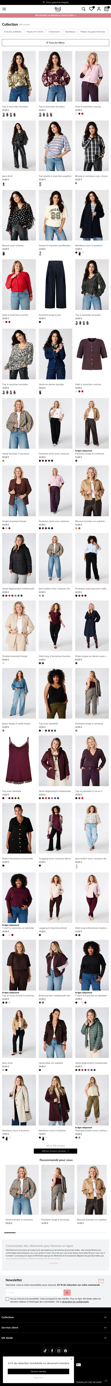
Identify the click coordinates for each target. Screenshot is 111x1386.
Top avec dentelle (48, 723)
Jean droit (7, 176)
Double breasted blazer (15, 656)
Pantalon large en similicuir (89, 453)
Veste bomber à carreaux (15, 453)
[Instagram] (59, 1350)
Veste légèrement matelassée (18, 588)
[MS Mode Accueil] (57, 9)
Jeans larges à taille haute (16, 723)
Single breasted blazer (14, 521)
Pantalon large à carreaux (89, 723)
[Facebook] (52, 1350)
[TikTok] (45, 1350)
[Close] (71, 1359)
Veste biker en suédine (51, 1062)
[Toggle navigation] (4, 9)
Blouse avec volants (13, 245)
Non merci (38, 1377)
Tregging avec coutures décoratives (58, 858)
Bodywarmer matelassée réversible (58, 995)
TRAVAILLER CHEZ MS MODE (89, 1382)
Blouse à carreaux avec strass (91, 176)
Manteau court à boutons (88, 245)
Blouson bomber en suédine (90, 521)
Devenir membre (38, 1371)
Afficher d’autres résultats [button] (54, 1151)
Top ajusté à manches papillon (55, 176)
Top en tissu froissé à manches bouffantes (24, 995)
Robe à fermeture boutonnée (17, 858)
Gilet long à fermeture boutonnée (56, 656)
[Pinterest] (65, 1350)
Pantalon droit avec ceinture (54, 453)
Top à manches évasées (15, 106)
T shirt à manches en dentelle (18, 927)
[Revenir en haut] (106, 1381)
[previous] (5, 77)
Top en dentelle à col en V (89, 791)
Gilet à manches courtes (88, 106)
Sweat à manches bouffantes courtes (59, 245)
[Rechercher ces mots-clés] (83, 9)
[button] (91, 9)
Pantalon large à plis (50, 314)
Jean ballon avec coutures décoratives (59, 588)
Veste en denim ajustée (51, 384)
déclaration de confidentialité (75, 1301)
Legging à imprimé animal (53, 927)
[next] (33, 77)
